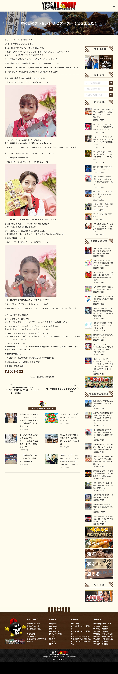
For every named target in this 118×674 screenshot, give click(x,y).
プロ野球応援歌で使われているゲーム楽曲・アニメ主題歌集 (29, 458)
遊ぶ (53, 639)
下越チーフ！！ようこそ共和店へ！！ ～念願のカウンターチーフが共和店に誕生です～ (103, 140)
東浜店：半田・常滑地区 (81, 636)
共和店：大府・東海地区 (104, 634)
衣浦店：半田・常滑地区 (81, 639)
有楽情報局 (55, 631)
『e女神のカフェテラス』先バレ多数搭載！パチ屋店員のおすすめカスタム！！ (103, 263)
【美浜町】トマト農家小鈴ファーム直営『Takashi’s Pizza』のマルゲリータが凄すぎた (103, 113)
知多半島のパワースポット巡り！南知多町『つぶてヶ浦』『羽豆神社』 (103, 485)
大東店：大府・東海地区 (104, 639)
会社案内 (54, 623)
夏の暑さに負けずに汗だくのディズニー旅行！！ (103, 168)
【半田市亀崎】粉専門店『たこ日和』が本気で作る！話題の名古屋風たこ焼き (103, 180)
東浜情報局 (40, 377)
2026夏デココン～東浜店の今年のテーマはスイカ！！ (69, 417)
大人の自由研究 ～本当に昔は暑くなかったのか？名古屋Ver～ (103, 299)
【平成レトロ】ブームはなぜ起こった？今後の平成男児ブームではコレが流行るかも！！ (69, 460)
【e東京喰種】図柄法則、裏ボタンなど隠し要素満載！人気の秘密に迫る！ (102, 251)
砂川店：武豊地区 (101, 629)
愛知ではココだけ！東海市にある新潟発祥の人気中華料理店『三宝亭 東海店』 (103, 473)
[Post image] (11, 418)
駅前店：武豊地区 (101, 631)
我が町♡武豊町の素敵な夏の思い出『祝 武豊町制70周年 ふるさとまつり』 (103, 519)
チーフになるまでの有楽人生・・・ (102, 215)
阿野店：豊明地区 (101, 644)
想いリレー (55, 629)
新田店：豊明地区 (101, 641)
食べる (53, 636)
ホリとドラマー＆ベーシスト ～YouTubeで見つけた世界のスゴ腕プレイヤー (103, 127)
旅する (53, 644)
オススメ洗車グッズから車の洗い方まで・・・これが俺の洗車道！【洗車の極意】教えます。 (29, 440)
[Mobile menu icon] (114, 5)
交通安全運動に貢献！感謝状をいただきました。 (103, 205)
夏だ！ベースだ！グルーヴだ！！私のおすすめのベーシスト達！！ (103, 194)
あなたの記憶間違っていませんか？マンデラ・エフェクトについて (103, 325)
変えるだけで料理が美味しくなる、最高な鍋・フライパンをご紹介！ (69, 439)
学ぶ (53, 641)
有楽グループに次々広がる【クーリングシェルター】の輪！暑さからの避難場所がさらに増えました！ (29, 420)
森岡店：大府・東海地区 (104, 636)
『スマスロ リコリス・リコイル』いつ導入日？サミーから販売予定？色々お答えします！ (103, 228)
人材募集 (54, 626)
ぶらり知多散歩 (56, 634)
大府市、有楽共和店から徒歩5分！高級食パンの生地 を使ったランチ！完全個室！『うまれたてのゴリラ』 (103, 418)
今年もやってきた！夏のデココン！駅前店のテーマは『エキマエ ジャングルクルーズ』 (103, 155)
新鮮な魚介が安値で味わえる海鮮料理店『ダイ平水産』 (103, 403)
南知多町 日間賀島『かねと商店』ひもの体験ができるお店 (103, 507)
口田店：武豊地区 (101, 626)
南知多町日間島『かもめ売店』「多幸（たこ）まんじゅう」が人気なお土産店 (103, 447)
